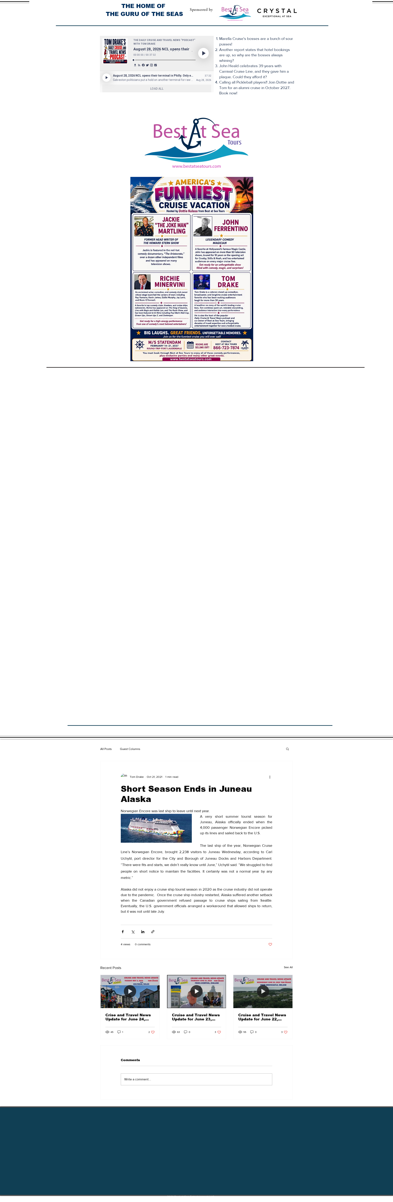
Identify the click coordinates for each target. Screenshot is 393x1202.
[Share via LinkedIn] (143, 932)
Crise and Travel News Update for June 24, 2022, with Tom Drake (128, 1017)
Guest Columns (130, 749)
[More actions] (269, 776)
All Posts (106, 749)
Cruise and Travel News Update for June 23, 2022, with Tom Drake (196, 1017)
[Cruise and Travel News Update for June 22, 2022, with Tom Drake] (262, 991)
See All (288, 967)
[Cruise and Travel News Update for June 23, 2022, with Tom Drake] (196, 991)
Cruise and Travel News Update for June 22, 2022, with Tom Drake (262, 1017)
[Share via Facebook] (123, 932)
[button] (287, 748)
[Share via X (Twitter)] (133, 932)
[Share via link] (153, 932)
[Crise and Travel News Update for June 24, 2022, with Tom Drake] (130, 991)
